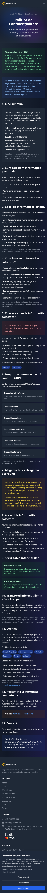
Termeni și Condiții (8, 869)
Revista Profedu (9, 793)
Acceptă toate (23, 888)
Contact (5, 804)
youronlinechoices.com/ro (12, 685)
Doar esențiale (23, 883)
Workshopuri (7, 790)
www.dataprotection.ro (23, 714)
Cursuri (5, 786)
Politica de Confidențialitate (23, 869)
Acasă (12, 14)
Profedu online (8, 797)
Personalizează (23, 877)
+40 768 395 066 (12, 819)
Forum (5, 808)
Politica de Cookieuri (8, 872)
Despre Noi (7, 801)
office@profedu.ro (13, 822)
